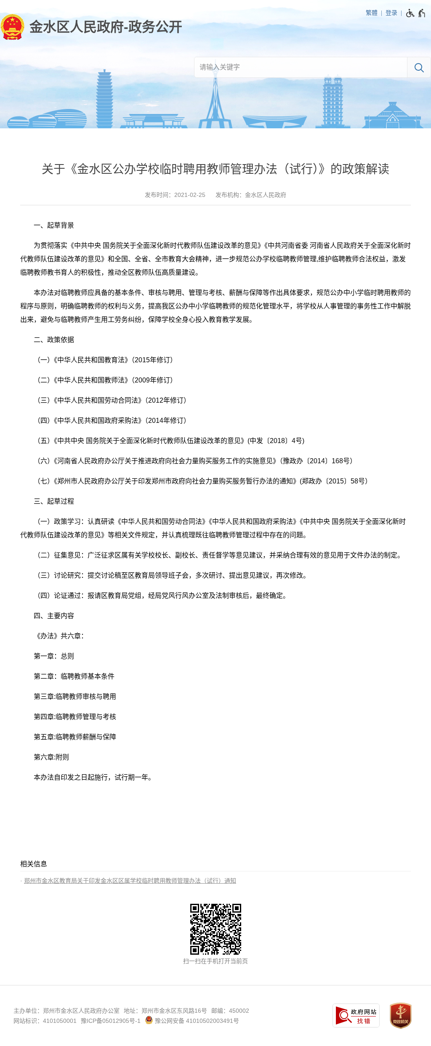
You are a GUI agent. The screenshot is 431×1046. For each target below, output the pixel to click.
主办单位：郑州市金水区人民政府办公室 (66, 1010)
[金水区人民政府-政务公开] (91, 26)
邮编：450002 (230, 1010)
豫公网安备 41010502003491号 (196, 1020)
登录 (391, 12)
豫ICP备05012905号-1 (111, 1020)
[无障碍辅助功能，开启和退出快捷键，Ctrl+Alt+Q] (416, 13)
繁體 (372, 12)
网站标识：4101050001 (45, 1020)
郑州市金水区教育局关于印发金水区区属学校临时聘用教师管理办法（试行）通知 (130, 880)
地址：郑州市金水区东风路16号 (165, 1010)
